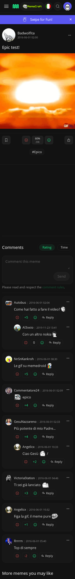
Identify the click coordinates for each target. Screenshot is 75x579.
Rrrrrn (18, 541)
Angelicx (28, 447)
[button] (58, 6)
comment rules (53, 287)
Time (64, 247)
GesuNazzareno (25, 421)
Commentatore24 (26, 390)
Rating (46, 247)
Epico (38, 152)
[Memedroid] (15, 6)
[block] (69, 35)
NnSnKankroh (24, 359)
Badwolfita (26, 33)
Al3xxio (28, 327)
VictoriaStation (24, 478)
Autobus (20, 302)
